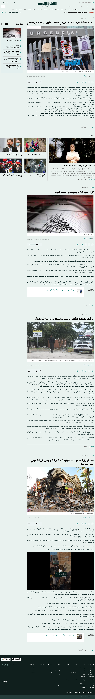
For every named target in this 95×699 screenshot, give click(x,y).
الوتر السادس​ (57, 670)
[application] (60, 571)
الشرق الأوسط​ (74, 9)
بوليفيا (85, 446)
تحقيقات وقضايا (82, 685)
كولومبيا (80, 650)
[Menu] (93, 9)
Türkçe (86, 2)
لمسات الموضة (33, 672)
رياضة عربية (92, 685)
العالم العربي (92, 668)
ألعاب (16, 9)
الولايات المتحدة (82, 668)
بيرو (86, 305)
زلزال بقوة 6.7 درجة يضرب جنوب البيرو (74, 192)
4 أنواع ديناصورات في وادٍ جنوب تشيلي (37, 154)
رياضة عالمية (92, 687)
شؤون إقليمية (91, 676)
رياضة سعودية (91, 683)
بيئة (51, 672)
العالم (69, 9)
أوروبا (84, 670)
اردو (83, 2)
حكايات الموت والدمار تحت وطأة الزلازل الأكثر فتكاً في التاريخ (61, 290)
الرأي (66, 9)
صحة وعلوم (51, 9)
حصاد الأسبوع (82, 683)
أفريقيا (84, 674)
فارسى (80, 2)
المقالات (76, 668)
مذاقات (34, 668)
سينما (59, 672)
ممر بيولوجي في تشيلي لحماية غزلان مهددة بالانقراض (79, 166)
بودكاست (20, 9)
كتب (59, 668)
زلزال (86, 650)
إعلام (59, 674)
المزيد (13, 9)
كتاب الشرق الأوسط (73, 672)
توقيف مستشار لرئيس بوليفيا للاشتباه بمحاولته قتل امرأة (12, 46)
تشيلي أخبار (84, 127)
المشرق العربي (90, 674)
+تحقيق (83, 687)
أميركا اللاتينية (84, 18)
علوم (51, 670)
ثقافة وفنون (57, 9)
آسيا (84, 672)
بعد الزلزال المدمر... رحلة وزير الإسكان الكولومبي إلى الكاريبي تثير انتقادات (11, 53)
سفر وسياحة (33, 670)
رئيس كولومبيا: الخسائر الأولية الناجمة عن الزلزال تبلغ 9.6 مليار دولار (12, 67)
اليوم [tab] (6, 23)
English (89, 2)
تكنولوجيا (45, 9)
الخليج (91, 670)
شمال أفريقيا (90, 672)
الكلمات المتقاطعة (57, 683)
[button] (60, 571)
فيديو (25, 9)
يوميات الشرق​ (39, 9)
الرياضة (34, 9)
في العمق (29, 9)
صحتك (51, 668)
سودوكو (58, 685)
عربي (93, 2)
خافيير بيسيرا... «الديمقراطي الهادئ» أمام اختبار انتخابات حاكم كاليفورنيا (71, 12)
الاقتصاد (62, 9)
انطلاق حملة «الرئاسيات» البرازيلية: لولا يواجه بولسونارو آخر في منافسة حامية (11, 60)
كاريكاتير (75, 670)
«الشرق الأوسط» (85, 76)
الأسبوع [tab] (3, 23)
